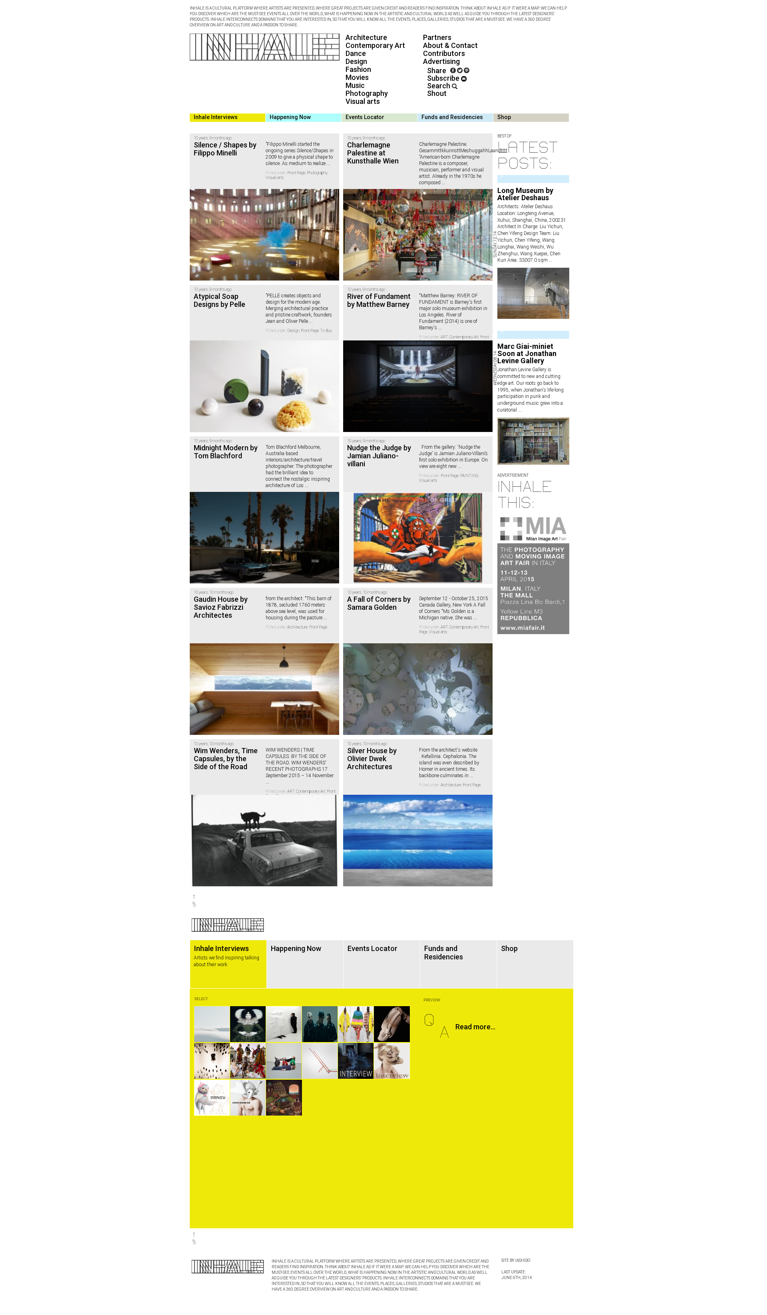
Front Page (296, 173)
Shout (437, 93)
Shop (504, 117)
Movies (357, 77)
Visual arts (363, 101)
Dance (356, 53)
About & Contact (450, 45)
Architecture (366, 37)
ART (444, 337)
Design (356, 61)
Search (439, 86)
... (550, 260)
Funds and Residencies (452, 117)
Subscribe (444, 78)
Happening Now (290, 117)
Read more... (475, 1027)
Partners (437, 37)
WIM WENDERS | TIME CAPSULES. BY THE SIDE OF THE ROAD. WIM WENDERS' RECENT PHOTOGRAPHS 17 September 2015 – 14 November (300, 762)
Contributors (444, 53)
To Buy (326, 330)
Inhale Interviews (216, 117)
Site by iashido (515, 1260)
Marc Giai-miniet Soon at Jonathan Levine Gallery (526, 353)
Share (436, 70)
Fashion (358, 69)
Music (355, 85)
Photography (367, 93)
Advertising (441, 61)
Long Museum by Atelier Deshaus (525, 194)
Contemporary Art (375, 45)
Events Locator (365, 117)
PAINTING (469, 475)
